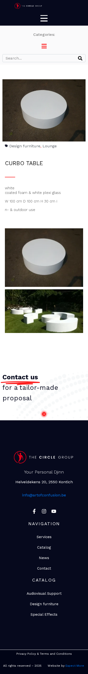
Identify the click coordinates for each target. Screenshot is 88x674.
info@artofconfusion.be (44, 495)
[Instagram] (44, 511)
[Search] (80, 58)
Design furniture (24, 146)
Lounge (50, 146)
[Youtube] (54, 511)
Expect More (75, 665)
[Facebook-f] (34, 511)
